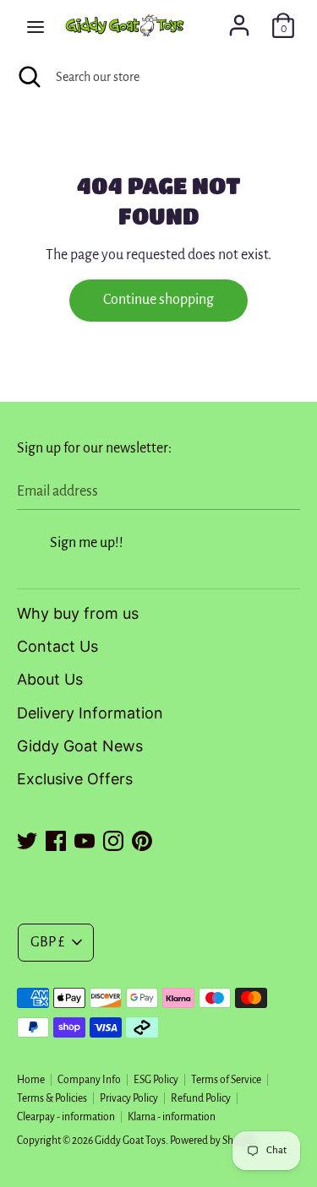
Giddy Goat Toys (130, 1140)
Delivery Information (90, 713)
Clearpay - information (66, 1117)
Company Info (89, 1080)
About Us (50, 679)
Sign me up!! (86, 542)
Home (31, 1080)
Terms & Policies (52, 1098)
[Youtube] (84, 838)
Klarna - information (172, 1117)
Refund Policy (201, 1098)
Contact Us (57, 646)
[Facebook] (56, 838)
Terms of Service (226, 1080)
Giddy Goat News (80, 746)
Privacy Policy (129, 1098)
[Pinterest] (142, 838)
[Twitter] (27, 838)
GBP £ (47, 942)
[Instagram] (113, 838)
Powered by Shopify (213, 1140)
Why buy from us (78, 613)
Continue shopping (158, 299)
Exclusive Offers (75, 779)
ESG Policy (156, 1080)
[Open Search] (28, 77)
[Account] (239, 20)
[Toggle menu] (35, 25)
